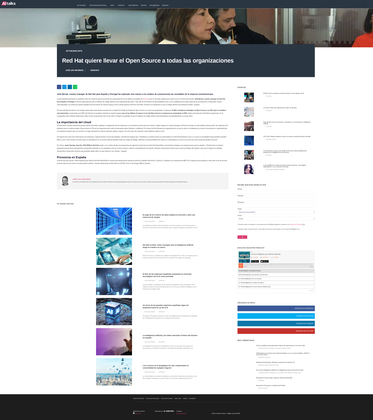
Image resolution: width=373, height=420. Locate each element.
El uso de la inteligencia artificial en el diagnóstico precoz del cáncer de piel (279, 370)
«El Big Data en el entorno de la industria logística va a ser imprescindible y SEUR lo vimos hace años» (282, 353)
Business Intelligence (270, 348)
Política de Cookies (167, 398)
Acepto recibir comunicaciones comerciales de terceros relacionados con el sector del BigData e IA (269, 229)
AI (266, 96)
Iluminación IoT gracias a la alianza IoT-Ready (270, 385)
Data (112, 5)
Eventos (121, 5)
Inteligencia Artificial (98, 5)
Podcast (165, 5)
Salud (299, 372)
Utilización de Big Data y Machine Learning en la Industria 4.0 (275, 362)
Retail (289, 348)
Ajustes (361, 412)
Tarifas (185, 398)
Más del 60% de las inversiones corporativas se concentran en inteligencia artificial (286, 122)
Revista (144, 5)
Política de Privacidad (296, 224)
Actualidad (81, 5)
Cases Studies (280, 372)
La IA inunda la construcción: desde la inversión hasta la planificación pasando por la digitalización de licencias (285, 151)
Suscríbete (192, 398)
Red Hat (146, 99)
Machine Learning (292, 372)
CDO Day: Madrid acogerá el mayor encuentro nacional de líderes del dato (287, 136)
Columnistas (154, 5)
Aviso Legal (177, 398)
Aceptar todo (361, 403)
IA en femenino (270, 169)
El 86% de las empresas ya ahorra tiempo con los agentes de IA (283, 93)
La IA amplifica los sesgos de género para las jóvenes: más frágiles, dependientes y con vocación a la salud (284, 166)
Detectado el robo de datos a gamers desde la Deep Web (274, 378)
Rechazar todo (361, 408)
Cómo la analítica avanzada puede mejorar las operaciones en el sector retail (280, 345)
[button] (364, 5)
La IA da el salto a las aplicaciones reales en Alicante (280, 107)
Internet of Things (274, 365)
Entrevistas (267, 357)
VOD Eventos (133, 5)
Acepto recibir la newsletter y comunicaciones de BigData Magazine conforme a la (271, 224)
